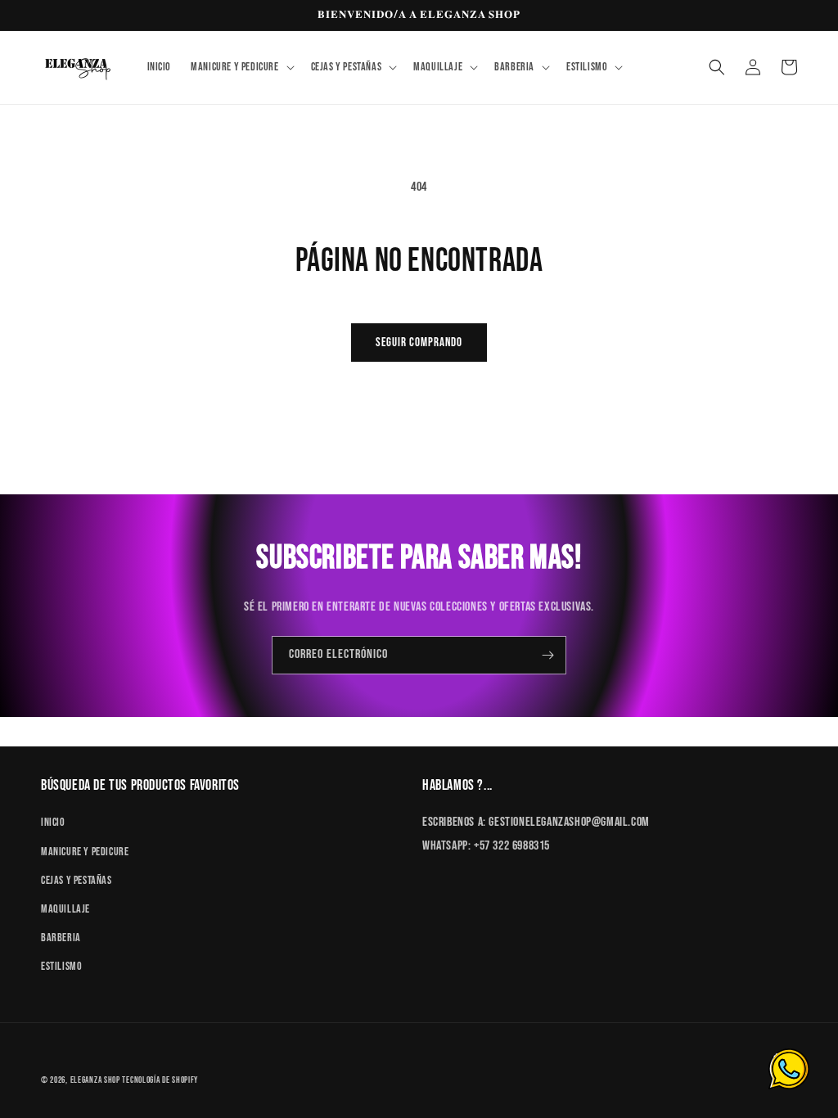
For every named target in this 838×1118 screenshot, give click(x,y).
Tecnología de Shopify (160, 1080)
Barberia (61, 937)
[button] (240, 67)
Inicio (53, 822)
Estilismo (61, 966)
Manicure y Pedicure (84, 852)
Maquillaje (65, 909)
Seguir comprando (419, 342)
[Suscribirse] (547, 655)
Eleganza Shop (95, 1080)
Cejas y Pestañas (76, 880)
